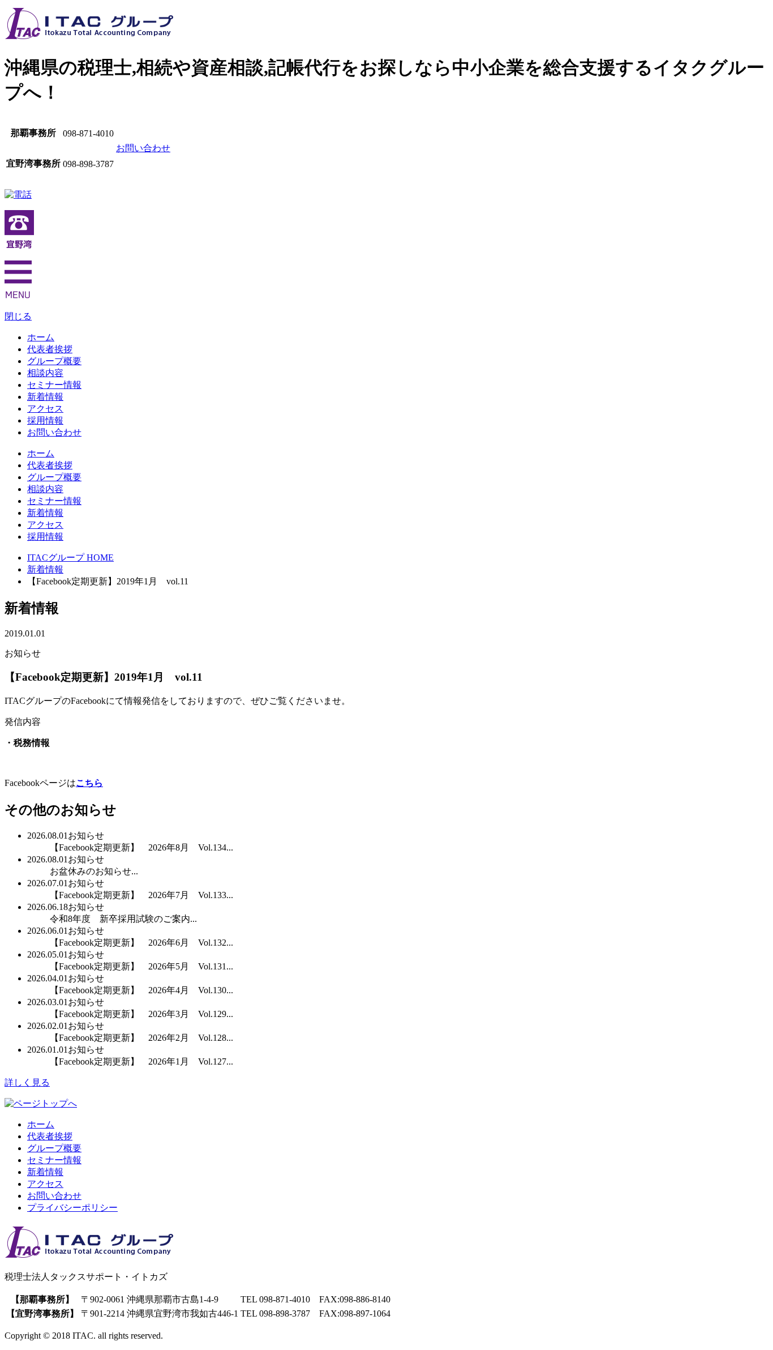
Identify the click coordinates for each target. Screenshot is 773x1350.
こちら (89, 783)
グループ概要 (54, 361)
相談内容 (45, 373)
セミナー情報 (54, 385)
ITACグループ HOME (70, 557)
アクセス (45, 408)
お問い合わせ (143, 148)
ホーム (40, 337)
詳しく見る (27, 1082)
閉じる (18, 316)
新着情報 (45, 396)
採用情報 (45, 420)
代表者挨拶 (49, 349)
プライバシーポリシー (72, 1207)
